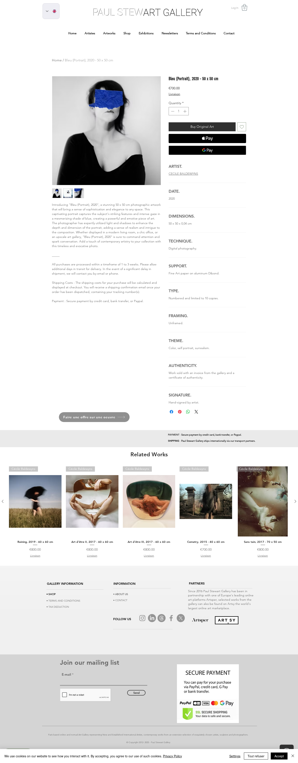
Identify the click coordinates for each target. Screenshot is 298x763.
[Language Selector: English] (51, 11)
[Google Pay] (207, 150)
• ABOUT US (120, 594)
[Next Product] (295, 501)
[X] (181, 618)
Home (57, 60)
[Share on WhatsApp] (188, 411)
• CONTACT (120, 600)
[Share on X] (196, 411)
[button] (244, 7)
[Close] (292, 756)
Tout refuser (256, 756)
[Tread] (162, 618)
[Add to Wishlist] (241, 126)
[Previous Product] (2, 501)
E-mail (66, 674)
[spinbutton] (178, 111)
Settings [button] (234, 756)
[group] (149, 512)
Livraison (174, 94)
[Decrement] (172, 111)
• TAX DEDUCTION (57, 606)
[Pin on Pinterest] (179, 411)
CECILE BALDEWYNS (183, 174)
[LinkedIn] (152, 618)
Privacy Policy (172, 756)
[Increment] (185, 111)
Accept (279, 756)
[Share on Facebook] (171, 411)
